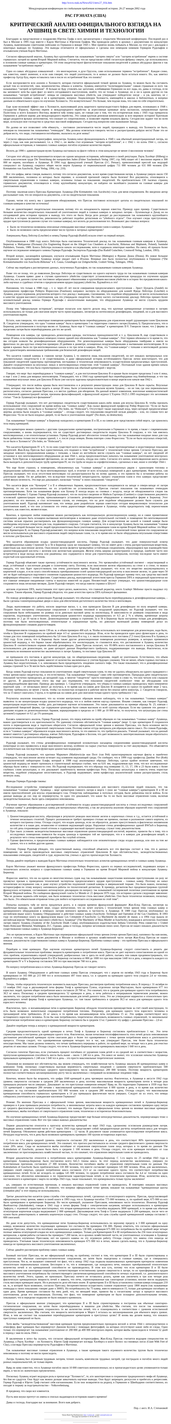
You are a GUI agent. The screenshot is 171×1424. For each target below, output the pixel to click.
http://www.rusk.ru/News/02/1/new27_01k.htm (87, 2)
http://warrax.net (88, 1415)
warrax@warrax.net (106, 1415)
